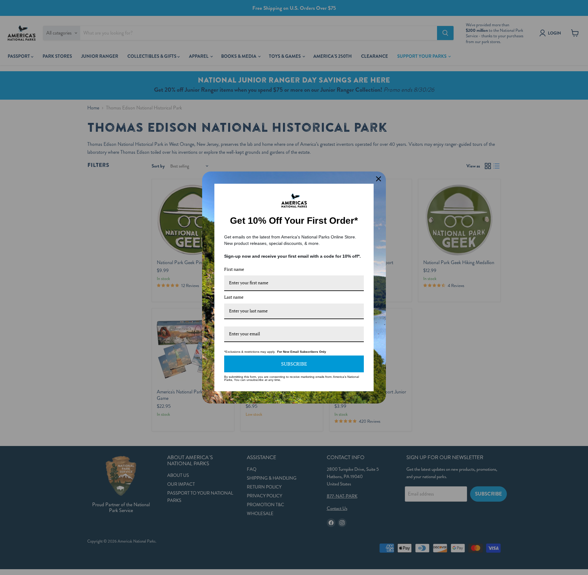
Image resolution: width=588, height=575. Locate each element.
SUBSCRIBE (294, 363)
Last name (233, 297)
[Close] (378, 178)
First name (234, 269)
